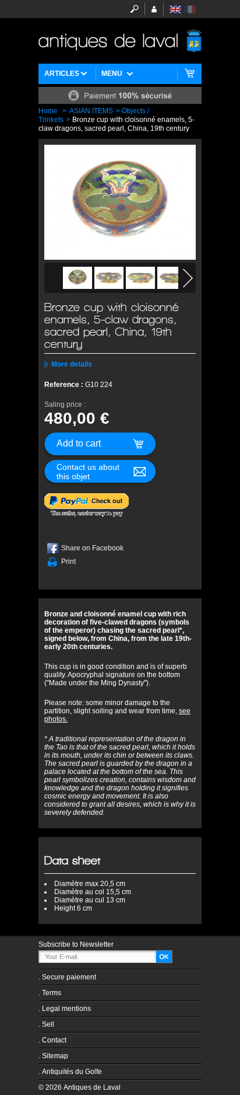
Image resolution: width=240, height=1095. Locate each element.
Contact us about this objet (88, 471)
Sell (48, 1024)
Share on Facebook (92, 548)
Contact (54, 1040)
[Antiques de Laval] (120, 41)
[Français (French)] (190, 9)
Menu (111, 73)
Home (48, 111)
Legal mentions (66, 1009)
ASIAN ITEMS (91, 111)
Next (188, 278)
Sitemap (55, 1056)
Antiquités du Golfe (72, 1072)
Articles (61, 73)
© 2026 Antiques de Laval (79, 1087)
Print (68, 561)
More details (71, 364)
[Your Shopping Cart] (190, 74)
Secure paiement (69, 977)
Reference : (64, 385)
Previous (52, 278)
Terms (51, 993)
